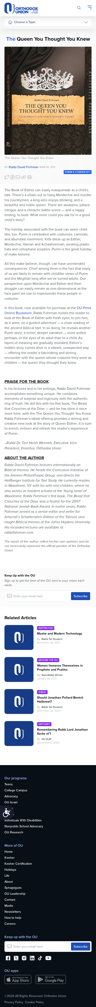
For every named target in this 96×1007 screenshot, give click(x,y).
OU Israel (10, 802)
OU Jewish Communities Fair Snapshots (17, 160)
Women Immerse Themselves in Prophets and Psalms (60, 667)
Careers (10, 924)
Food (11, 31)
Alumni (9, 814)
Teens (8, 784)
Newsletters (12, 912)
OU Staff (46, 739)
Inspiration (15, 81)
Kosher (9, 858)
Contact (9, 900)
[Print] (29, 177)
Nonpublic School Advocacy (23, 826)
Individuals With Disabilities (23, 820)
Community (15, 90)
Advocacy (11, 796)
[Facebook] (12, 177)
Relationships (17, 48)
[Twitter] (6, 177)
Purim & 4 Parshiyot (77, 172)
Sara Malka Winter (52, 675)
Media (8, 906)
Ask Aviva (14, 136)
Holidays (10, 870)
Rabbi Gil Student (52, 639)
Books (8, 808)
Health (12, 40)
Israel (11, 73)
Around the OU (48, 660)
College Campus (15, 790)
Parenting (14, 56)
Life (6, 876)
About (8, 882)
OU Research (13, 832)
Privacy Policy (13, 1002)
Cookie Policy (34, 1002)
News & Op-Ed (18, 98)
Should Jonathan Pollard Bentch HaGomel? (60, 699)
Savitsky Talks (17, 115)
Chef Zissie (15, 145)
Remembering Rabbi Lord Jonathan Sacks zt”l (62, 732)
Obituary (44, 724)
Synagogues (13, 888)
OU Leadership (14, 894)
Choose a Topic (24, 22)
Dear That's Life (16, 126)
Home (8, 852)
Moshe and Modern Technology (59, 633)
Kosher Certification (18, 864)
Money (12, 65)
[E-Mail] (18, 177)
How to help (12, 918)
